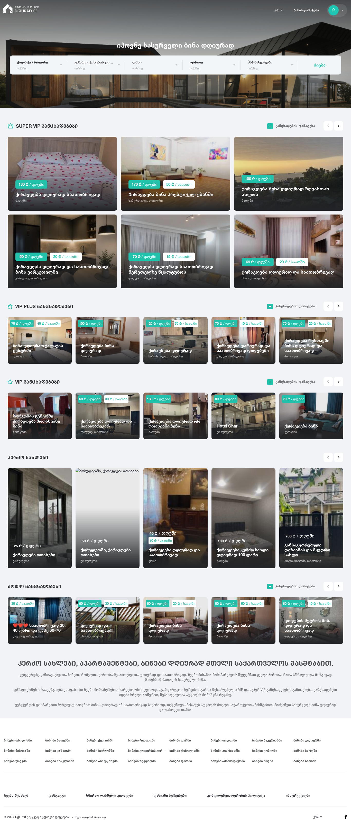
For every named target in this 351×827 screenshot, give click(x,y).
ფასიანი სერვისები (170, 795)
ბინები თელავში (224, 740)
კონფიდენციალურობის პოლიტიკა (236, 795)
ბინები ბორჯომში (100, 750)
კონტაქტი (57, 795)
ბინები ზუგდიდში (142, 761)
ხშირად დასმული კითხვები (109, 795)
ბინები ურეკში (15, 761)
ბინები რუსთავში (141, 740)
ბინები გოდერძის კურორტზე (148, 750)
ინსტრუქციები (298, 795)
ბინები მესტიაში (17, 750)
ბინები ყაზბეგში (58, 750)
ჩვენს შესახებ (16, 795)
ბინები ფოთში (180, 761)
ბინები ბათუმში (57, 740)
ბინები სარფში (305, 750)
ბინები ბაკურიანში (267, 740)
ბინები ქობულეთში (184, 750)
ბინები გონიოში (264, 750)
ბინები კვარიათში (225, 750)
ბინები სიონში (304, 761)
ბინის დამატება (306, 10)
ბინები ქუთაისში (100, 740)
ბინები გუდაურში (307, 740)
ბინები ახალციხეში (102, 761)
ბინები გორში (180, 740)
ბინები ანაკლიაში (59, 761)
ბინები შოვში (262, 761)
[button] (338, 126)
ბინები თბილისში (18, 740)
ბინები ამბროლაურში (228, 761)
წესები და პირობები (91, 817)
